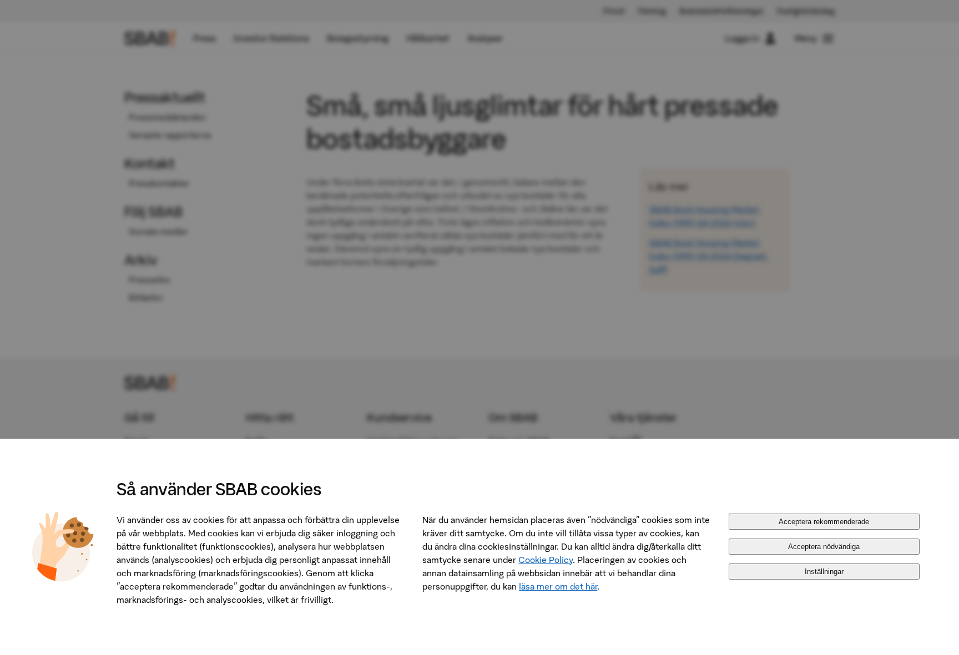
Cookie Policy (545, 559)
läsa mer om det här (558, 586)
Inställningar (824, 571)
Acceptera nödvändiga (824, 546)
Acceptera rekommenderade (824, 521)
